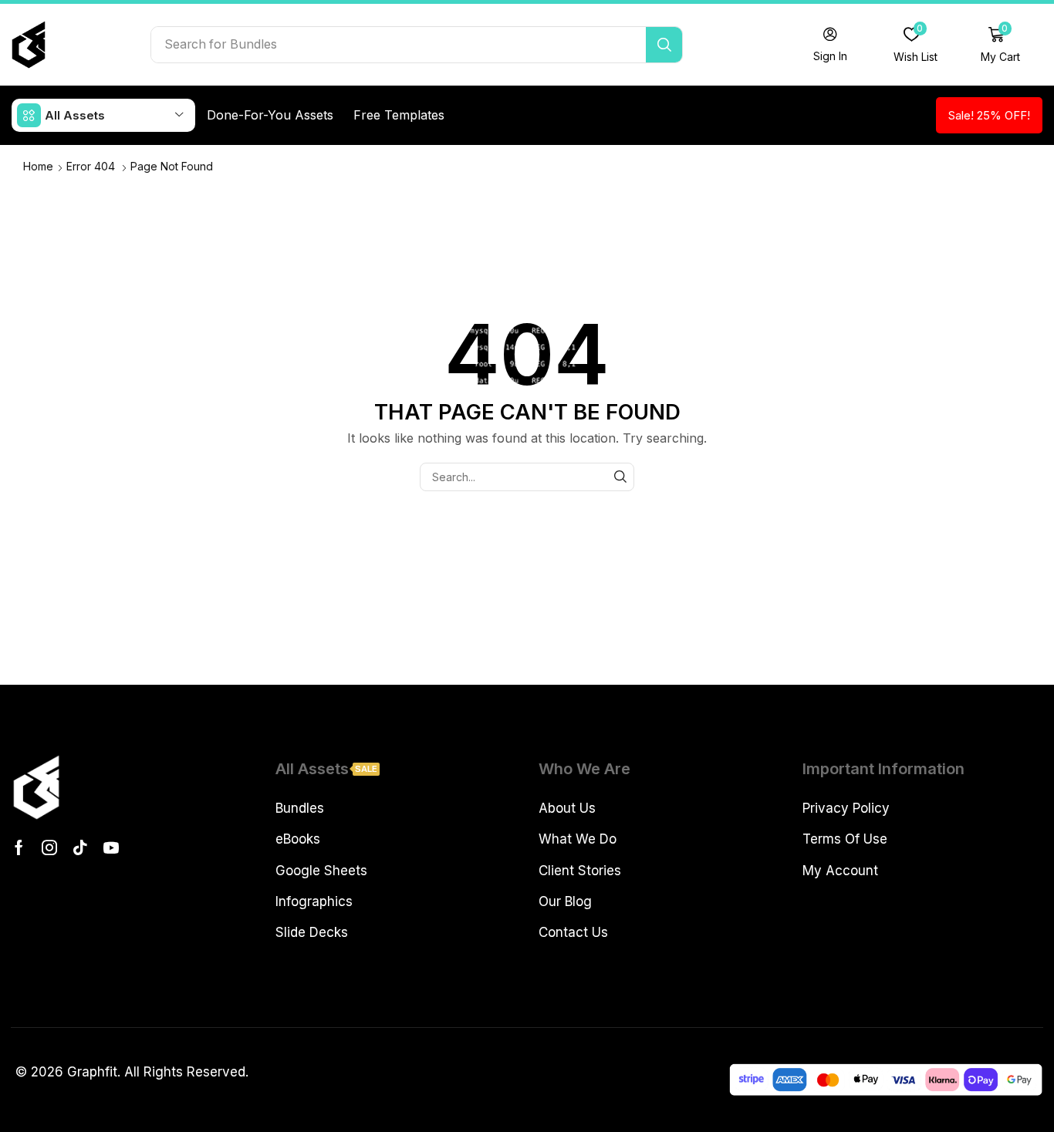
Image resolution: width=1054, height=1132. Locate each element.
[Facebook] (19, 847)
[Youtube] (111, 847)
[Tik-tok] (80, 847)
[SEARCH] (620, 477)
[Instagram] (49, 847)
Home (38, 166)
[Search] (664, 44)
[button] (830, 45)
